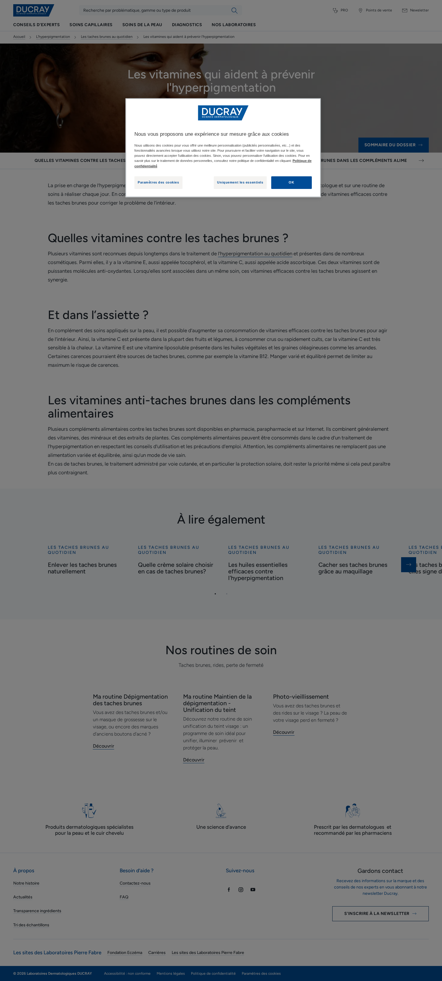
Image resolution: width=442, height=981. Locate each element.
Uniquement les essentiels (240, 182)
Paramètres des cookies (158, 182)
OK (291, 182)
